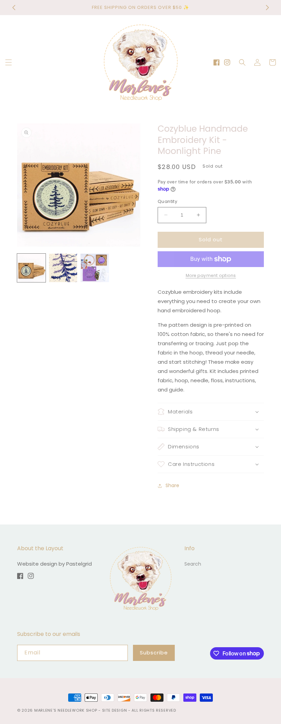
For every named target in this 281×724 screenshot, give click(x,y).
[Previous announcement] (13, 7)
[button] (8, 62)
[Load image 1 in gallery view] (31, 268)
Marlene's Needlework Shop (65, 710)
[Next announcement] (267, 7)
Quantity (167, 201)
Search (192, 563)
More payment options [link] (211, 275)
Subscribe (154, 652)
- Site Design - (115, 710)
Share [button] (172, 485)
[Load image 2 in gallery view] (63, 268)
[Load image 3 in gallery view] (95, 268)
